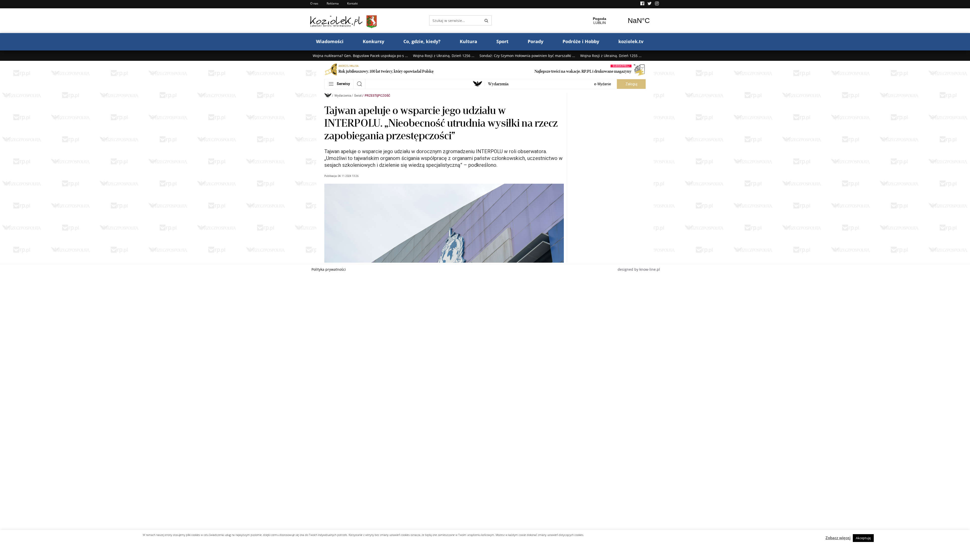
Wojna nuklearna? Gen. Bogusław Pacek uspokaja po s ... (360, 55)
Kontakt (352, 3)
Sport (502, 41)
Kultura (468, 41)
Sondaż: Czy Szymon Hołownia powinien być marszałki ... (527, 55)
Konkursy (373, 41)
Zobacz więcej (838, 537)
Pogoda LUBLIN (619, 20)
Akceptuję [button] (863, 538)
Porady (535, 41)
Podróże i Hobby (581, 41)
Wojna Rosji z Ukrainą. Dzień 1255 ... (611, 55)
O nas (314, 3)
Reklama (333, 3)
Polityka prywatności (328, 269)
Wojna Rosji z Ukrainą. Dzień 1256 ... (443, 55)
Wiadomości (330, 41)
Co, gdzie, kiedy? (422, 41)
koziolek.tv (630, 41)
